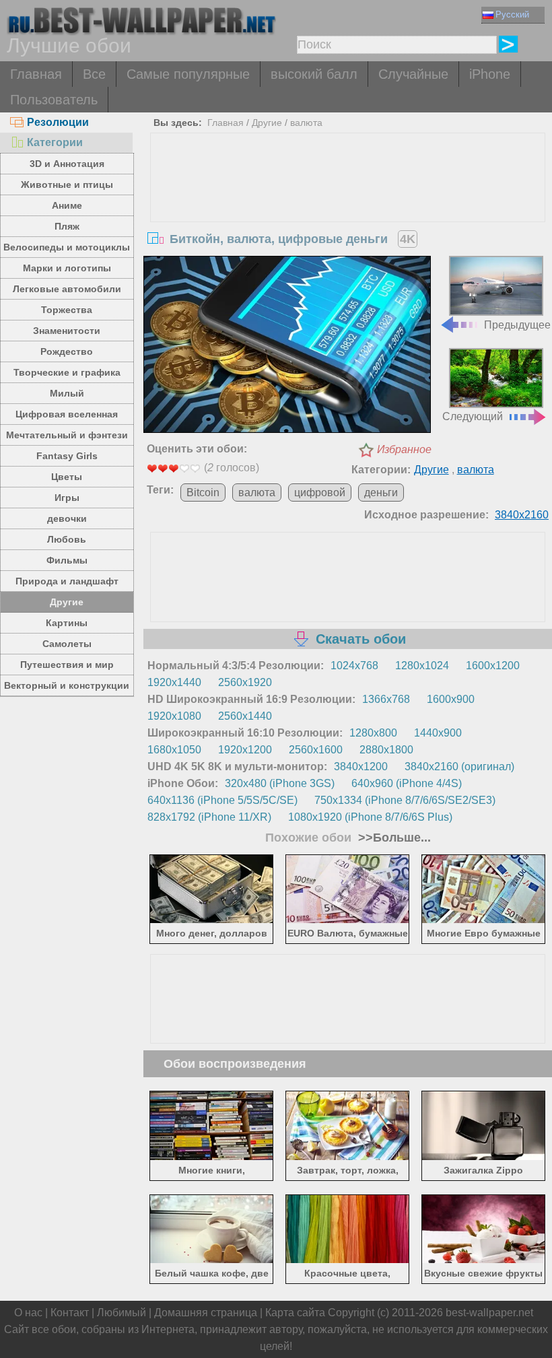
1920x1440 (174, 682)
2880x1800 (386, 749)
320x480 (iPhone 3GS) (280, 783)
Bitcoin (202, 492)
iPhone (489, 74)
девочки (67, 518)
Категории (55, 142)
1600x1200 (493, 665)
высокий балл (314, 74)
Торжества (66, 309)
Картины (67, 622)
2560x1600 (316, 749)
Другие (66, 602)
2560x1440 (245, 716)
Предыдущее (517, 324)
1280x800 (373, 733)
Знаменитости (66, 330)
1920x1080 (174, 716)
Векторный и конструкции (66, 685)
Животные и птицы (67, 184)
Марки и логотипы (67, 268)
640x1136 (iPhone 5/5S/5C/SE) (222, 800)
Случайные (413, 74)
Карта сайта (295, 1312)
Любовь (66, 539)
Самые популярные (188, 74)
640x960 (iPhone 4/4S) (406, 783)
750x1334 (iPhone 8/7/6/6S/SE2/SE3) (404, 800)
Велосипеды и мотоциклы (66, 247)
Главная (36, 74)
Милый (67, 393)
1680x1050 (174, 749)
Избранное (404, 449)
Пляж (67, 226)
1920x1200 (245, 749)
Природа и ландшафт (66, 581)
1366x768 (386, 699)
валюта (306, 122)
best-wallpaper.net (489, 1312)
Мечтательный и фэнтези (67, 435)
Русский (512, 14)
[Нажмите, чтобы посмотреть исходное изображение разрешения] (287, 346)
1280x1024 (422, 665)
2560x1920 (245, 682)
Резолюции (58, 122)
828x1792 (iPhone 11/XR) (209, 817)
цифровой (319, 492)
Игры (67, 497)
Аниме (67, 205)
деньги (381, 492)
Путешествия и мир (67, 664)
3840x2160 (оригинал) (459, 766)
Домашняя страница (205, 1312)
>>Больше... (393, 837)
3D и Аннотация (67, 163)
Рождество (66, 351)
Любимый (121, 1312)
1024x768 (354, 665)
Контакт (69, 1312)
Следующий (472, 416)
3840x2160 (522, 514)
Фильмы (67, 560)
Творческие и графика (66, 372)
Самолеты (67, 643)
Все (94, 74)
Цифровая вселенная (66, 414)
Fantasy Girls (67, 455)
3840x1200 (361, 766)
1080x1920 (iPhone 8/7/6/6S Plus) (370, 817)
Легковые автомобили (67, 288)
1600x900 (451, 699)
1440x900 (438, 733)
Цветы (66, 476)
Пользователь (54, 99)
